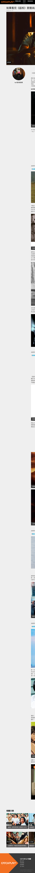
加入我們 (22, 866)
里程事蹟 (22, 862)
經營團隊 (22, 864)
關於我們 (22, 861)
